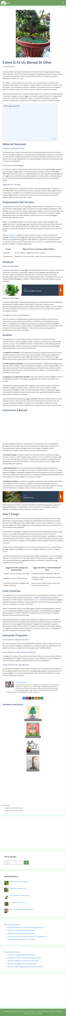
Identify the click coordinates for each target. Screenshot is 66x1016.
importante (12, 235)
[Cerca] (26, 863)
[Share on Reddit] (35, 698)
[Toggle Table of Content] (53, 138)
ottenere (36, 600)
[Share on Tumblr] (32, 698)
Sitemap (39, 1013)
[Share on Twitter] (29, 698)
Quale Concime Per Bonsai (14, 808)
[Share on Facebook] (23, 698)
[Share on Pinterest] (26, 698)
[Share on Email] (41, 698)
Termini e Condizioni (55, 1011)
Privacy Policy (22, 1011)
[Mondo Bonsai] (5, 3)
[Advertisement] (29, 122)
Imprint (34, 1013)
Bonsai (7, 805)
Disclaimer (27, 1013)
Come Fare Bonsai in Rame (14, 811)
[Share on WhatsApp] (38, 698)
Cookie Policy (32, 1011)
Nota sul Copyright (42, 1011)
